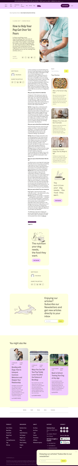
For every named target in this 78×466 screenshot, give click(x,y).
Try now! (61, 1)
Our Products (22, 5)
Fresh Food (8, 433)
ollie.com (44, 216)
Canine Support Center (52, 443)
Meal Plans (11, 5)
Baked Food (9, 435)
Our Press (35, 430)
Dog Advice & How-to (16, 12)
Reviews (30, 5)
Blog (34, 5)
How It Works (9, 428)
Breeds (38, 410)
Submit (61, 321)
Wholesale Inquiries (37, 442)
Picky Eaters (22, 440)
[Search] (66, 71)
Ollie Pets (55, 392)
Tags (7, 442)
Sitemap (8, 445)
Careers (35, 435)
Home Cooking (23, 442)
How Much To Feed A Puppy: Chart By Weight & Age (60, 151)
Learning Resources (10, 440)
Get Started (65, 5)
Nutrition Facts (23, 428)
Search (52, 68)
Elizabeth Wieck (17, 398)
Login (72, 5)
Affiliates (35, 440)
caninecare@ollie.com (52, 445)
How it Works (6, 5)
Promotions (35, 437)
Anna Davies (18, 74)
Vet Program (22, 435)
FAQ (27, 5)
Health (32, 410)
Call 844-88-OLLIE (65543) (53, 448)
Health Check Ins (17, 5)
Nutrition (24, 410)
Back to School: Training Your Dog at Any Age (58, 375)
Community (53, 410)
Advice (45, 410)
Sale (21, 447)
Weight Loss (22, 437)
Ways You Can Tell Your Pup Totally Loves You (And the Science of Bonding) (38, 374)
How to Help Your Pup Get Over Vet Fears (28, 12)
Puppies (21, 445)
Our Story (35, 428)
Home (11, 12)
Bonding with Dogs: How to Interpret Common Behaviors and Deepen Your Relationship (17, 375)
